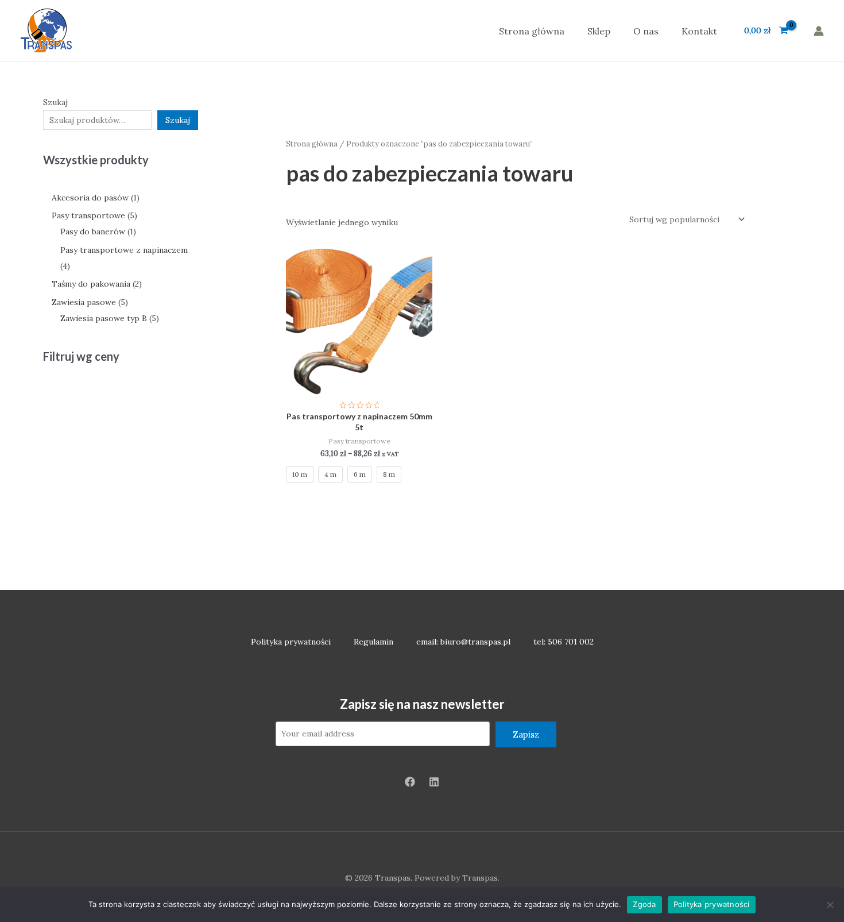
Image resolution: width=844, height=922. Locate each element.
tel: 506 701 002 (563, 641)
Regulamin (373, 641)
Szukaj (55, 102)
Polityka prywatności (291, 641)
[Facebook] (410, 782)
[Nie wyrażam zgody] (829, 905)
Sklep (598, 31)
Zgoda (644, 904)
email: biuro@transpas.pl (463, 641)
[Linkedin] (434, 782)
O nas (646, 31)
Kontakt (699, 31)
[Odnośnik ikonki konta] (819, 31)
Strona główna (531, 31)
